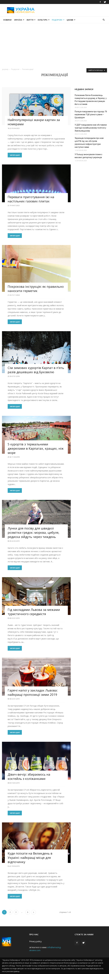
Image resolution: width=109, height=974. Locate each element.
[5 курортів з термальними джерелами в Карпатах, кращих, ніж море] (36, 435)
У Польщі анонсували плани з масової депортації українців (88, 156)
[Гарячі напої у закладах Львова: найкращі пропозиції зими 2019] (36, 677)
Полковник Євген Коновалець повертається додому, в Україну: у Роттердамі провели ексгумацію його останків (91, 99)
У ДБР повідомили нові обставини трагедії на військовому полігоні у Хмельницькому (91, 128)
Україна (18, 20)
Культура (42, 20)
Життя (30, 20)
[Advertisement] (73, 10)
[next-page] (33, 912)
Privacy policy (35, 941)
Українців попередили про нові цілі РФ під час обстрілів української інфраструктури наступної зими (89, 142)
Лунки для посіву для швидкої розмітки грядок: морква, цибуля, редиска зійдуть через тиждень (33, 532)
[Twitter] (105, 2)
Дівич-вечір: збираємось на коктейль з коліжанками (29, 776)
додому (5, 69)
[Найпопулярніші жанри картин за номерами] (36, 106)
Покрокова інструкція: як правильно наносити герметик (36, 288)
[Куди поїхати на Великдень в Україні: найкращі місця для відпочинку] (36, 842)
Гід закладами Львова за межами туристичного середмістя (34, 611)
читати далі (15, 155)
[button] (103, 20)
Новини (7, 20)
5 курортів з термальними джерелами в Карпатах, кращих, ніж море (36, 448)
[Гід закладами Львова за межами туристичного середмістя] (36, 596)
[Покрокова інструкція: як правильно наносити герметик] (36, 268)
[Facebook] (100, 2)
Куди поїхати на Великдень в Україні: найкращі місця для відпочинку (30, 857)
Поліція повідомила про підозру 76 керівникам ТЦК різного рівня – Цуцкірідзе (91, 114)
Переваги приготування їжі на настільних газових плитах (31, 199)
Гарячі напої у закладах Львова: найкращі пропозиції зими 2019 (33, 692)
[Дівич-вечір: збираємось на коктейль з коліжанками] (36, 761)
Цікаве (70, 20)
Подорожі (57, 20)
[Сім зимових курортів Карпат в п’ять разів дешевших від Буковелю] (36, 352)
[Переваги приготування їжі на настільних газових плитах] (36, 183)
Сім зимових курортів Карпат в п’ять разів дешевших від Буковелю (36, 370)
